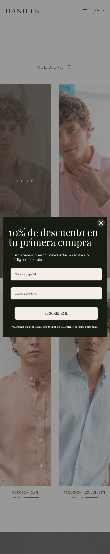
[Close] (101, 223)
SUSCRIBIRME (56, 313)
